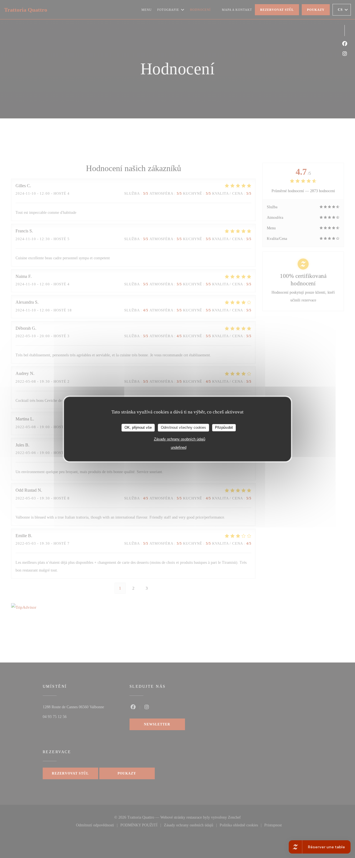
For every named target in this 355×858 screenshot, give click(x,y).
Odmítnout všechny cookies (183, 427)
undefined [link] (178, 447)
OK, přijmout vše (138, 427)
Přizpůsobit (224, 427)
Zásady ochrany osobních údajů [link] (179, 439)
